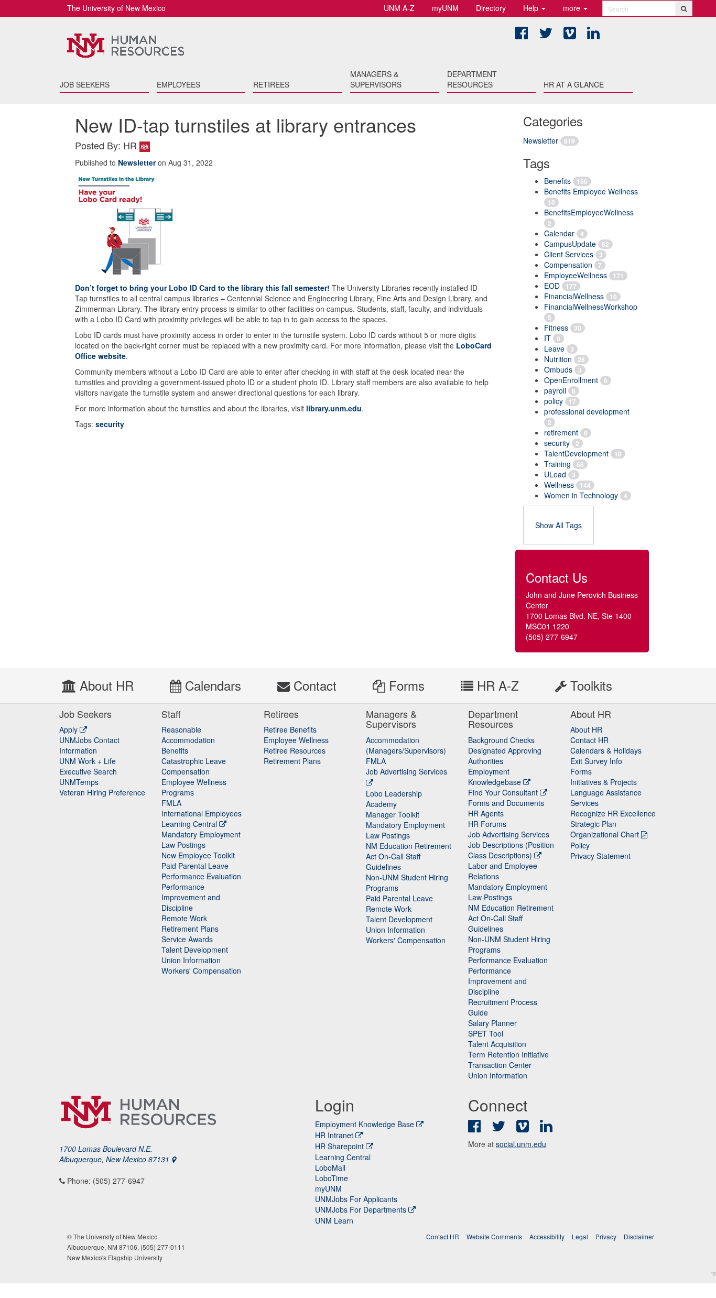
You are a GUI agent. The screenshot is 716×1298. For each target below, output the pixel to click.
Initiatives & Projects (603, 782)
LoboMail (330, 1167)
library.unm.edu (334, 408)
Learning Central (190, 824)
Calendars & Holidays (606, 750)
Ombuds (558, 369)
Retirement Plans (190, 928)
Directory (491, 8)
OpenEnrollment (571, 380)
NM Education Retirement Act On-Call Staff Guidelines (408, 856)
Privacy (605, 1236)
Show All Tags (558, 525)
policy (553, 401)
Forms (405, 685)
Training (557, 464)
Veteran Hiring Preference (102, 792)
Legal (580, 1236)
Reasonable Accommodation (188, 734)
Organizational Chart (604, 834)
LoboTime (331, 1178)
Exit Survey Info (596, 761)
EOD (552, 285)
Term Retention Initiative (508, 1054)
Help (531, 8)
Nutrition (558, 359)
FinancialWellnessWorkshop (590, 306)
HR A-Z (496, 685)
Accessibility (547, 1236)
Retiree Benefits (290, 729)
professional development (587, 411)
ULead (555, 474)
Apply (69, 729)
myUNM (445, 8)
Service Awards (187, 939)
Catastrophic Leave (193, 761)
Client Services (568, 254)
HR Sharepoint (339, 1146)
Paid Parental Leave (195, 865)
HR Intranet (334, 1135)
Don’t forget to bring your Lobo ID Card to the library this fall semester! (203, 287)
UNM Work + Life (87, 761)
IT (547, 338)
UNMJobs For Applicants (356, 1199)
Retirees (271, 84)
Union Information (191, 960)
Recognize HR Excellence (613, 813)
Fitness (556, 327)
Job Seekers (85, 84)
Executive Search (88, 771)
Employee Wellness (296, 740)
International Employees (201, 813)
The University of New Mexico (116, 8)
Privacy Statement (600, 855)
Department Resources (472, 79)
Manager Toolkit (392, 814)
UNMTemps (79, 782)
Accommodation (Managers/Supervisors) (406, 745)
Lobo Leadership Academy (394, 798)
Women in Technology (581, 495)
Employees (178, 84)
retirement (561, 432)
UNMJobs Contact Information (89, 745)
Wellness (559, 484)
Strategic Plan (593, 824)
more (572, 8)
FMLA (171, 803)
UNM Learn (334, 1220)
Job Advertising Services (508, 834)
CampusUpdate (570, 243)
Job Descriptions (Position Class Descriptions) (511, 849)
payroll (555, 390)
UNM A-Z (399, 8)
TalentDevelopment (576, 453)
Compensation (568, 264)
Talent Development (194, 949)
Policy (580, 845)
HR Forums (487, 824)
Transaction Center (499, 1065)
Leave (554, 348)
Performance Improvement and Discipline (190, 897)
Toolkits (589, 685)
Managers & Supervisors (376, 79)
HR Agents (486, 813)
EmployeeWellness (575, 275)
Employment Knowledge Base (364, 1124)
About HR (105, 685)
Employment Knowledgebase (495, 776)
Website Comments (494, 1236)
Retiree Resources (295, 750)
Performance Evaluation (201, 876)
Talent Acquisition (497, 1044)
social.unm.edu (521, 1144)
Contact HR (589, 740)
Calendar (559, 233)
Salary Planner (492, 1023)
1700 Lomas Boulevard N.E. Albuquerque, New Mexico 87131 (115, 1153)
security (557, 443)
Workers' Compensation (201, 970)
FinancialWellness (574, 296)
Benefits (557, 181)
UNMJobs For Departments (360, 1209)
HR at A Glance (574, 84)
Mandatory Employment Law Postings (201, 839)
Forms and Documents (506, 803)
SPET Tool (485, 1033)
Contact (313, 685)
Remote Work (184, 918)
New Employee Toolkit (198, 855)
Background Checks (501, 740)
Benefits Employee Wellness (591, 191)
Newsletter (540, 140)
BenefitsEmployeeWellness (589, 212)
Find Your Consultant (504, 792)
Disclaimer (639, 1236)
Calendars (211, 685)
